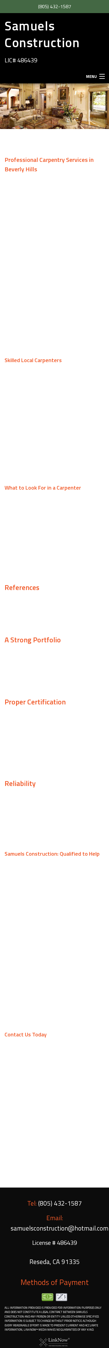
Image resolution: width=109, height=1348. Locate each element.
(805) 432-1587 (54, 6)
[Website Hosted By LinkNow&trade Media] (54, 1341)
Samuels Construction (42, 34)
